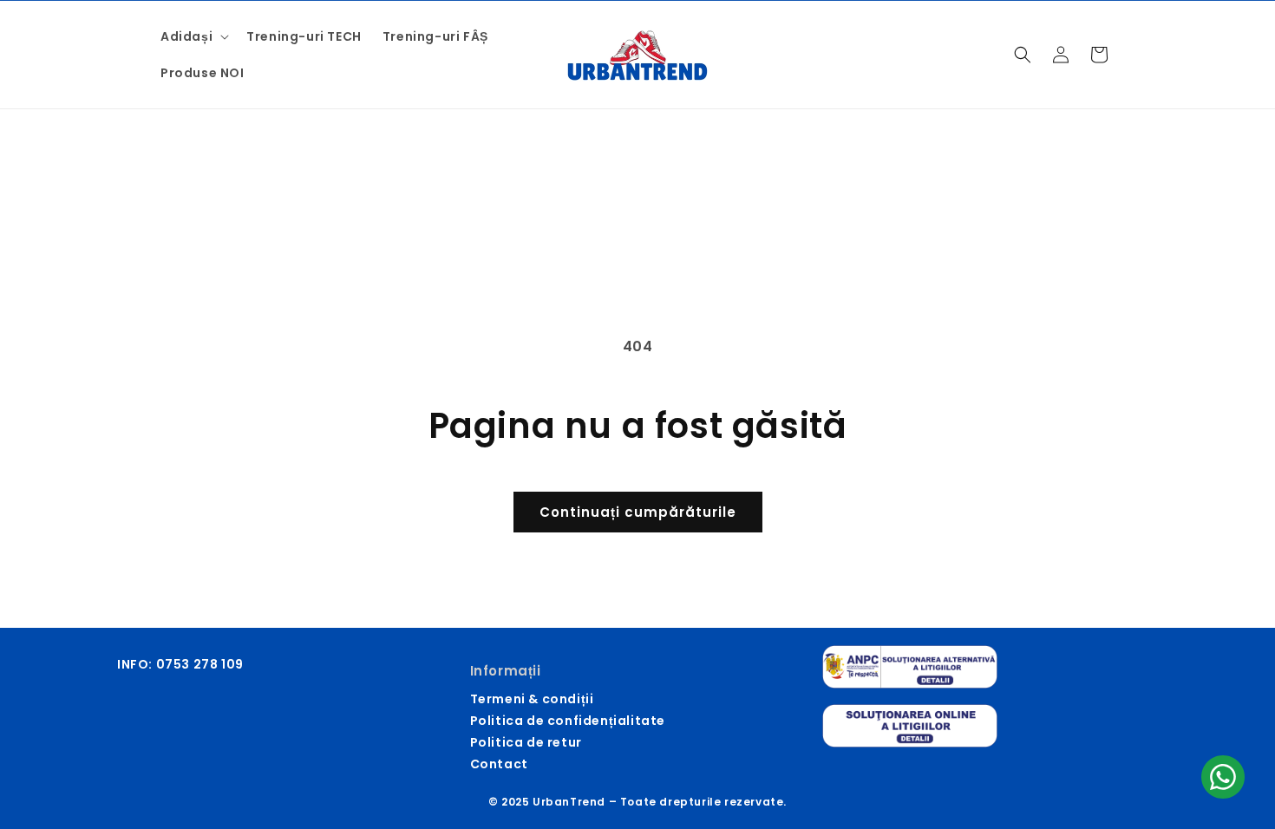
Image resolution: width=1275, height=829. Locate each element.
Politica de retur (526, 742)
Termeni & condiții (532, 699)
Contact (499, 764)
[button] (193, 36)
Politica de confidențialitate (567, 720)
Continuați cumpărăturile (637, 512)
